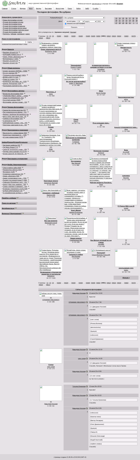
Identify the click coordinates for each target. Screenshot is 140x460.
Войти (78, 8)
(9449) (93, 36)
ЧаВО (87, 8)
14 (120, 18)
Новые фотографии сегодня (12, 20)
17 (130, 18)
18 (133, 18)
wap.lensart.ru (96, 3)
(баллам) (73, 32)
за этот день (71, 21)
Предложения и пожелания (17, 130)
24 (130, 20)
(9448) (88, 36)
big (101, 125)
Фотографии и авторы (15, 91)
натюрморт (21, 34)
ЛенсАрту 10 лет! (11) (10, 63)
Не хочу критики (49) (10, 73)
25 (133, 20)
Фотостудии (60, 8)
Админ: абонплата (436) (11, 176)
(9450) (98, 36)
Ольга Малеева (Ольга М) (101, 255)
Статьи (13, 8)
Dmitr (51, 149)
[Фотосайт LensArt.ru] (31, 6)
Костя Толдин (101, 93)
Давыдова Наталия (79, 293)
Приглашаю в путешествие (17, 158)
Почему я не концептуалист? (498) (15, 180)
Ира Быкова (76, 256)
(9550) (41, 38)
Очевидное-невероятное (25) (13, 174)
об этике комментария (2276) (13, 137)
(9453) (114, 36)
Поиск (70, 8)
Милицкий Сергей (51, 223)
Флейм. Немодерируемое (16, 164)
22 (123, 20)
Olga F (76, 121)
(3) (53, 36)
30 (126, 23)
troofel (126, 208)
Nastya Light (51, 195)
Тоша (101, 184)
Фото (31, 8)
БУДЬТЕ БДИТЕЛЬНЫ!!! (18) (13, 191)
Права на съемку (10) (10, 79)
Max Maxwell (76, 163)
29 (123, 23)
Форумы (23, 8)
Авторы (38, 8)
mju (51, 129)
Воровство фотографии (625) (13, 94)
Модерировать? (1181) (10, 59)
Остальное (23, 142)
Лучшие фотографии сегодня (13, 22)
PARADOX (50, 276)
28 (120, 23)
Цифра (4, 142)
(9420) (66, 36)
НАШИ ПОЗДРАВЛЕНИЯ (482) (13, 98)
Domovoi (101, 153)
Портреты (6, 34)
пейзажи (13, 34)
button (126, 270)
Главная (5, 8)
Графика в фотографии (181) (13, 118)
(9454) (119, 36)
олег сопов (51, 366)
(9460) (126, 36)
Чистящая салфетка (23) (11, 145)
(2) (50, 36)
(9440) (80, 36)
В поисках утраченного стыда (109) (15, 189)
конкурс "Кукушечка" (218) (12, 83)
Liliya (126, 129)
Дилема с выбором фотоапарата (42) (16, 114)
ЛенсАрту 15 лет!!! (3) (10, 61)
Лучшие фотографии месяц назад (15, 28)
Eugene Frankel (76, 67)
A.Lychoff (126, 152)
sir (101, 210)
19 (137, 18)
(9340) (59, 36)
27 (116, 23)
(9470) (133, 36)
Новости (10, 49)
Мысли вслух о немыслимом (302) (15, 133)
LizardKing (100, 69)
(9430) (73, 36)
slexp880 (101, 244)
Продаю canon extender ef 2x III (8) (15, 151)
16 (126, 18)
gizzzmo (126, 177)
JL (126, 242)
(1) (47, 36)
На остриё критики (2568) (12, 100)
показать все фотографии (76, 23)
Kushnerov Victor (51, 51)
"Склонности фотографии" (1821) (14, 75)
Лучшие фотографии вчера (12, 24)
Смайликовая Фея (76, 240)
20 (116, 20)
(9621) (48, 38)
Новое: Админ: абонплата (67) (13, 56)
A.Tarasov (75, 142)
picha (51, 94)
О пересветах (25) (9, 121)
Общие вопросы (13, 68)
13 (116, 18)
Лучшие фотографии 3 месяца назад (16, 30)
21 (120, 20)
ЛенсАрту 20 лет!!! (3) (10, 52)
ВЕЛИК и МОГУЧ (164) (10, 77)
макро (27, 34)
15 (123, 18)
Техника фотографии (15, 107)
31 (130, 23)
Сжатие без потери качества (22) (14, 110)
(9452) (109, 36)
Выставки (48, 8)
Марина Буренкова (75, 212)
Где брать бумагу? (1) (10, 147)
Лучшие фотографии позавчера (14, 26)
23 (126, 20)
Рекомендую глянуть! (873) (12, 170)
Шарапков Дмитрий (51, 183)
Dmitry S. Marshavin (76, 83)
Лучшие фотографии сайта (12, 32)
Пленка (10, 142)
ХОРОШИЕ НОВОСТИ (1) (12, 54)
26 (137, 20)
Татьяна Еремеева (79, 386)
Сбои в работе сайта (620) (12, 168)
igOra (126, 99)
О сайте (95, 8)
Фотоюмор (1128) (9, 172)
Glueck (126, 49)
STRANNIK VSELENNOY (50, 300)
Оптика (16, 142)
